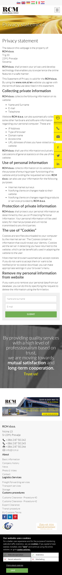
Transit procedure (11, 508)
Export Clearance (11, 505)
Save (13, 570)
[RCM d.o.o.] (10, 10)
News (5, 466)
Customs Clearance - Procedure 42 (19, 501)
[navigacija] (57, 9)
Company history (10, 463)
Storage (6, 489)
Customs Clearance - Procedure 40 (19, 497)
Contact (6, 474)
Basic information (11, 459)
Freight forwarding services (16, 482)
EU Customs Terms (11, 512)
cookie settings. (24, 549)
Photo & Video (9, 470)
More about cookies (14, 565)
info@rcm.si (12, 450)
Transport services (11, 486)
